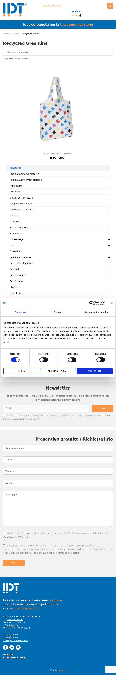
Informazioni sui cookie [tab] (95, 312)
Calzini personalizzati (21, 197)
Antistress (15, 191)
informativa (33, 533)
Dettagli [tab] (58, 312)
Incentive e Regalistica (22, 263)
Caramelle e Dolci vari (22, 209)
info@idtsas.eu (11, 625)
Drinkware (15, 221)
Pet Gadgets (16, 281)
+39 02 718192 (15, 619)
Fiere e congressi (19, 227)
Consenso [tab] (20, 312)
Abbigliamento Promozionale (26, 179)
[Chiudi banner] (111, 303)
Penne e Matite (18, 275)
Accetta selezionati (58, 371)
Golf (12, 245)
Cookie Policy (10, 637)
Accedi (75, 15)
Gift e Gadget (17, 239)
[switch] (43, 359)
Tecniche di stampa (14, 657)
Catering (14, 215)
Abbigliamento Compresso (24, 173)
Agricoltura (16, 185)
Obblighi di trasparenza (15, 640)
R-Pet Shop (58, 158)
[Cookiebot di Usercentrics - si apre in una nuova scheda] (91, 303)
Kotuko (62, 670)
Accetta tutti (95, 371)
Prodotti (6, 34)
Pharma (14, 287)
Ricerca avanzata (53, 6)
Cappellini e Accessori (22, 203)
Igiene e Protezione (20, 257)
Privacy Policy (10, 634)
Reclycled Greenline (53, 153)
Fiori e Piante (17, 233)
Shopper (16, 34)
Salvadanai (15, 293)
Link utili (8, 654)
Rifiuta (21, 371)
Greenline (15, 251)
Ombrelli (14, 269)
